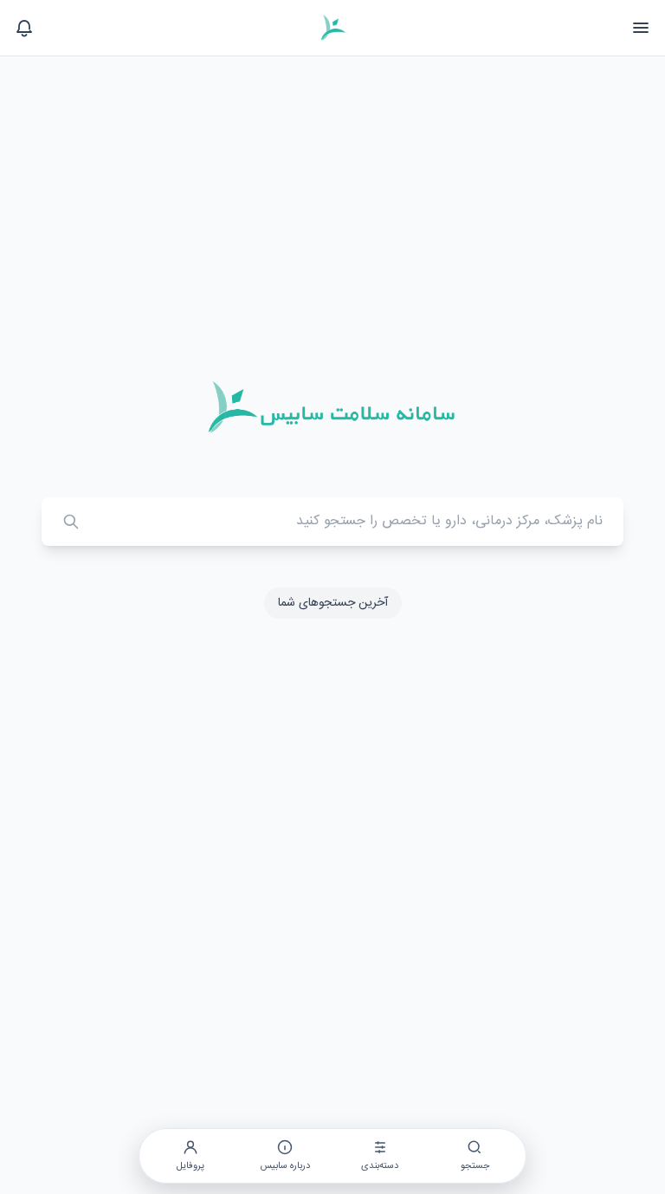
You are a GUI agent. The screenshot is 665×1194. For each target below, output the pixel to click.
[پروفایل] (24, 27)
